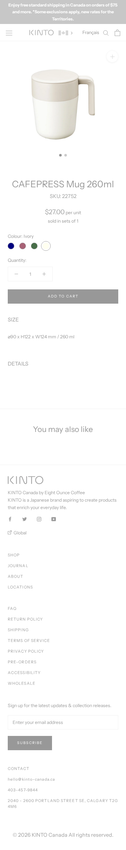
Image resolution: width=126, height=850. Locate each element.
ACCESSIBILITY (24, 672)
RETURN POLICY (25, 619)
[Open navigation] (9, 32)
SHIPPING (18, 629)
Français (90, 32)
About (16, 576)
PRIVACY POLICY (26, 651)
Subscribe (30, 742)
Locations (20, 587)
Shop (14, 555)
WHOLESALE (22, 683)
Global (19, 533)
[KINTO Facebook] (10, 519)
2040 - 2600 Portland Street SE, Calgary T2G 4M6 (63, 803)
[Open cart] (117, 32)
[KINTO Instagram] (39, 519)
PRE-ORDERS (22, 661)
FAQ (12, 608)
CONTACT (18, 768)
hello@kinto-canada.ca (31, 779)
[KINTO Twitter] (24, 519)
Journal (18, 565)
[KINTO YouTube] (53, 519)
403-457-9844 (23, 789)
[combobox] (63, 337)
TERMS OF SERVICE (29, 640)
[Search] (106, 32)
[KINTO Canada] (41, 32)
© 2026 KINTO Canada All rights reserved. (63, 835)
